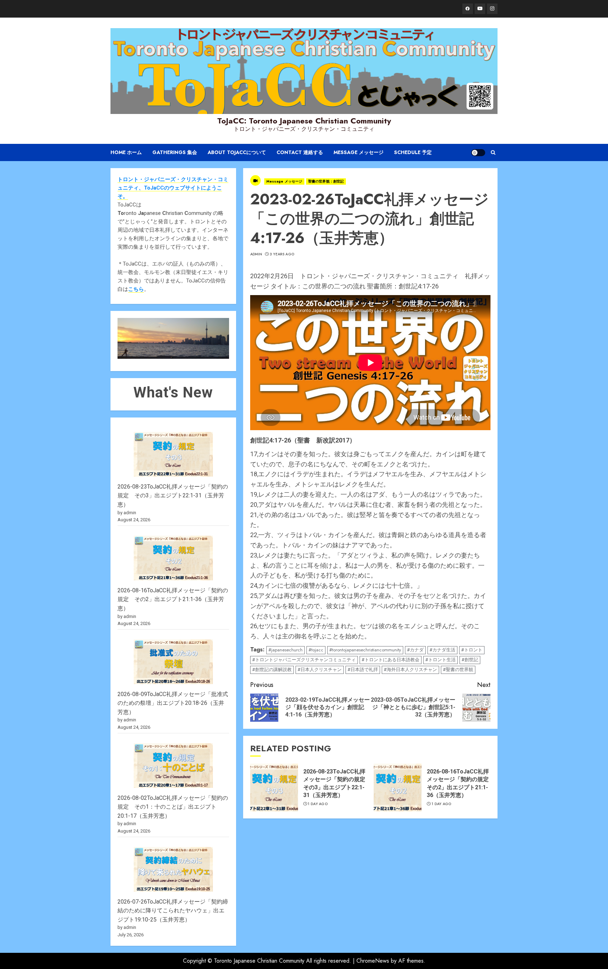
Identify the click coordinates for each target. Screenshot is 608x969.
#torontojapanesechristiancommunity (365, 649)
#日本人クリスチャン (320, 669)
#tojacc (316, 649)
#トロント (471, 649)
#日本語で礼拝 (363, 669)
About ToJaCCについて (237, 152)
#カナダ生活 (442, 649)
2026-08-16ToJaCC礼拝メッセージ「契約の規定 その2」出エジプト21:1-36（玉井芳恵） (173, 599)
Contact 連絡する (300, 152)
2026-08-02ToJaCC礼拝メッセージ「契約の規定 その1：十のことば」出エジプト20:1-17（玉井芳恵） (173, 807)
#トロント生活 (440, 659)
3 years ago (282, 254)
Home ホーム (126, 152)
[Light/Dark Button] (478, 152)
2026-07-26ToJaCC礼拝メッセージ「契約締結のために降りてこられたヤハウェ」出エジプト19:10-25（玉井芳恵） (173, 910)
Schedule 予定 (413, 152)
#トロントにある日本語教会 (390, 659)
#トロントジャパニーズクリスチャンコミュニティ (304, 659)
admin (256, 254)
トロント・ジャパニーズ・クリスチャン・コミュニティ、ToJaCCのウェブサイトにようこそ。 (173, 187)
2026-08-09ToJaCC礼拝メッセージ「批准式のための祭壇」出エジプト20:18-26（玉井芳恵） (173, 703)
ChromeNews (372, 961)
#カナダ (415, 649)
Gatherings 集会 (174, 152)
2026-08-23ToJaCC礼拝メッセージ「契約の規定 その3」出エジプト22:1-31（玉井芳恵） (173, 495)
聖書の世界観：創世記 (326, 181)
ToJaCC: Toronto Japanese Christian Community (304, 120)
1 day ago (318, 804)
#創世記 (470, 659)
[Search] (493, 152)
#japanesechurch (285, 649)
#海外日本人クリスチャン (410, 669)
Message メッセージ (359, 152)
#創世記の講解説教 (272, 669)
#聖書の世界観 (458, 669)
